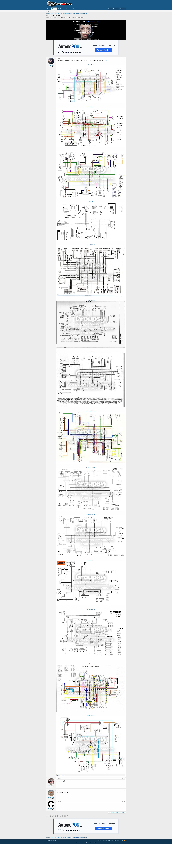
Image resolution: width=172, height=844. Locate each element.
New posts (48, 11)
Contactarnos (99, 840)
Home (48, 8)
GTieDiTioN (51, 785)
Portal (122, 840)
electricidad (74, 17)
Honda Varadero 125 (91, 411)
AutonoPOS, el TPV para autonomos (79, 39)
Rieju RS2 (91, 150)
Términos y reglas (106, 840)
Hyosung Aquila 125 (90, 514)
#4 (124, 801)
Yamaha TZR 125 (91, 663)
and (61, 775)
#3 (124, 790)
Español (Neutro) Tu (52, 840)
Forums (54, 8)
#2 (124, 778)
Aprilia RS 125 (90, 201)
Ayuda (118, 840)
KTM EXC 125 (91, 560)
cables (70, 17)
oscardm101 (51, 808)
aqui (106, 60)
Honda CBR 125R (91, 244)
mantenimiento (80, 17)
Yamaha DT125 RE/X (90, 609)
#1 (124, 58)
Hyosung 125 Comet (90, 467)
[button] (64, 9)
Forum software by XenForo (86, 842)
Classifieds (68, 8)
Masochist (49, 17)
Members (75, 8)
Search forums (54, 11)
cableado (65, 17)
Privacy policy (114, 840)
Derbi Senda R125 (91, 107)
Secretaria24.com (92, 21)
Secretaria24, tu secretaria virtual (93, 39)
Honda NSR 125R (91, 300)
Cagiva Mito (90, 64)
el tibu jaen (51, 797)
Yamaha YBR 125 (91, 715)
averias (61, 17)
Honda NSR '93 (90, 352)
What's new (60, 8)
